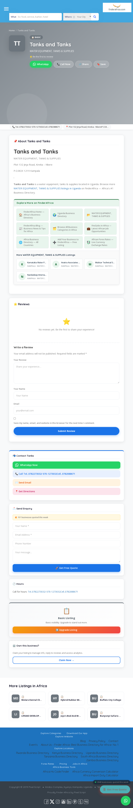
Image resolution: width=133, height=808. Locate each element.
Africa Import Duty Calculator (100, 775)
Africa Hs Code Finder (56, 771)
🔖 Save (101, 64)
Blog (83, 741)
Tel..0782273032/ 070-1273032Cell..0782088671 (53, 591)
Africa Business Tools (64, 767)
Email (16, 403)
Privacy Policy (97, 741)
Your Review (20, 359)
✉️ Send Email (23, 482)
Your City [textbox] (81, 16)
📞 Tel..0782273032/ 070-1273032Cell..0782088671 (36, 126)
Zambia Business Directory (102, 760)
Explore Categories (51, 733)
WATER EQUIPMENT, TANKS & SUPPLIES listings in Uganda (47, 188)
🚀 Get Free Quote (66, 567)
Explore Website (64, 736)
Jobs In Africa (79, 763)
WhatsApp (43, 64)
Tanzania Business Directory (61, 756)
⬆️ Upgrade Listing (66, 629)
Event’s (33, 744)
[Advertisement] (66, 92)
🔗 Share (84, 64)
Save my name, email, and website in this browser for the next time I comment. (54, 422)
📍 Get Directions (25, 491)
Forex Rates (47, 763)
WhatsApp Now (28, 465)
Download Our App (77, 733)
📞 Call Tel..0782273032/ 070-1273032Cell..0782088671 (45, 473)
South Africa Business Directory (99, 756)
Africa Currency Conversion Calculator (95, 771)
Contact (113, 741)
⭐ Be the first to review (41, 56)
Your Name (19, 388)
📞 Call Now (63, 64)
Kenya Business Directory (67, 753)
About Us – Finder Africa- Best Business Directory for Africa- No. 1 (79, 744)
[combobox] (78, 16)
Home (12, 30)
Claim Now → (66, 660)
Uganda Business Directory (102, 753)
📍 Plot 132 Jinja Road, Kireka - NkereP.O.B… (87, 126)
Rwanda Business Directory (32, 753)
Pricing (63, 763)
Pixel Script (80, 792)
